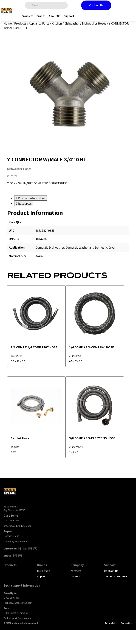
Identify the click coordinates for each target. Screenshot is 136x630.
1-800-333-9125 (11, 536)
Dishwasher (72, 23)
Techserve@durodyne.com (18, 602)
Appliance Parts (39, 23)
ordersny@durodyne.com (17, 525)
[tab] (30, 198)
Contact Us (96, 5)
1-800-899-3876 (11, 520)
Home (8, 23)
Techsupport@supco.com (17, 618)
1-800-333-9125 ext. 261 (16, 612)
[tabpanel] (68, 237)
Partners (75, 571)
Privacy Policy (111, 623)
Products (27, 16)
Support (69, 16)
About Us (54, 16)
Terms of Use (126, 623)
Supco (41, 576)
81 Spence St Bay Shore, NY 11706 (14, 508)
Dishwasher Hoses (94, 23)
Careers (75, 576)
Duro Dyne (43, 571)
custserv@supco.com (15, 541)
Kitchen (57, 23)
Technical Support (115, 576)
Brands (41, 16)
